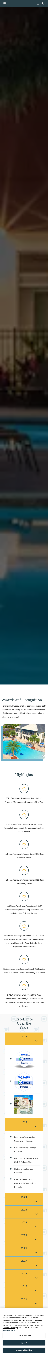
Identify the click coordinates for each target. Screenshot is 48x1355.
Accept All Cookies (24, 1350)
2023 (24, 1209)
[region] (24, 1331)
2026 (24, 1036)
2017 (24, 1286)
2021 (24, 1235)
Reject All (24, 1343)
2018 (24, 1273)
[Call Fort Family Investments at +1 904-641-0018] (43, 3)
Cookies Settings (24, 1335)
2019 (24, 1260)
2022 (24, 1222)
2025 (24, 1122)
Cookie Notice (9, 1330)
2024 (24, 1196)
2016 (24, 1299)
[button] (39, 3)
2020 (24, 1247)
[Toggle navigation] (4, 3)
